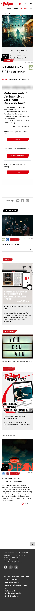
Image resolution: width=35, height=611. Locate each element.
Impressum (14, 579)
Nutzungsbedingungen (13, 585)
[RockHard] (7, 4)
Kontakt (25, 585)
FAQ (6, 579)
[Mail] (17, 200)
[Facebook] (22, 200)
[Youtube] (16, 567)
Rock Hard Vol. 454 (23, 58)
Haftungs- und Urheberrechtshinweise (13, 592)
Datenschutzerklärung (12, 582)
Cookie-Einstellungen (12, 596)
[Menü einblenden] (2, 8)
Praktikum (25, 576)
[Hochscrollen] (32, 544)
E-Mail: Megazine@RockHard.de (13, 562)
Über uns (7, 576)
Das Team (15, 576)
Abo (6, 588)
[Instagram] (5, 567)
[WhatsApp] (27, 200)
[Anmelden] (25, 4)
